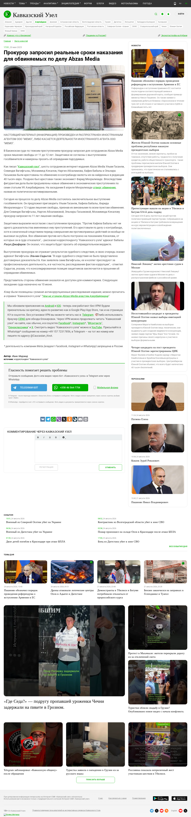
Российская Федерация (74, 26)
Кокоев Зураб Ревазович (145, 460)
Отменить (110, 467)
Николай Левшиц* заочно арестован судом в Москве (157, 265)
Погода (147, 3)
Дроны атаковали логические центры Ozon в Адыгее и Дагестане (72, 592)
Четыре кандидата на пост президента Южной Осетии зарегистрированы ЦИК (154, 349)
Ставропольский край (149, 26)
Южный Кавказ (11, 31)
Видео (112, 3)
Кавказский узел (28, 166)
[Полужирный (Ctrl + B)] (38, 437)
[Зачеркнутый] (56, 437)
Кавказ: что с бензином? (19, 35)
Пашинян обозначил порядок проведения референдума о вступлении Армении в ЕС (155, 82)
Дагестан (117, 22)
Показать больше (95, 779)
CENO (21, 318)
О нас (100, 798)
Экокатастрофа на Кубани (174, 35)
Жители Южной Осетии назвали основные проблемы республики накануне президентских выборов (156, 146)
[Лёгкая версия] (175, 3)
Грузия (108, 22)
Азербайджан (40, 22)
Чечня (164, 26)
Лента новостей (21, 41)
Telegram (88, 314)
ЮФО (23, 31)
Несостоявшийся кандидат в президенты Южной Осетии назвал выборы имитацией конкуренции (156, 317)
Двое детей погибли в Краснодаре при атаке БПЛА (35, 541)
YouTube (96, 327)
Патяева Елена (139, 419)
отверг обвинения (104, 187)
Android (49, 305)
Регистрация (46, 467)
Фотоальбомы (129, 3)
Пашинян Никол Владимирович (149, 502)
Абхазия (8, 22)
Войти (181, 14)
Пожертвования (139, 798)
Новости (9, 3)
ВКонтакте (94, 323)
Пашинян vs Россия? (96, 35)
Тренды (34, 3)
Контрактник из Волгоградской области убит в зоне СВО (131, 522)
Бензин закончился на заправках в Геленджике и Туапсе (164, 592)
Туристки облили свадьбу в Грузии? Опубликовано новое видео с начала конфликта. (156, 709)
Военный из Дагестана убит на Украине (29, 531)
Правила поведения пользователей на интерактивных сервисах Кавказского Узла (66, 810)
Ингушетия (129, 22)
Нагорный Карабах (53, 26)
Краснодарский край (33, 26)
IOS (59, 305)
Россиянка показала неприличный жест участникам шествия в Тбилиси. (151, 771)
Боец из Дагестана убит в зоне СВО (118, 541)
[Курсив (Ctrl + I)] (44, 437)
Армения (53, 22)
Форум (88, 3)
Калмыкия (162, 22)
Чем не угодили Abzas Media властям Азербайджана (75, 296)
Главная (7, 41)
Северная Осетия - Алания (118, 26)
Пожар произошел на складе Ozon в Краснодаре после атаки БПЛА (137, 531)
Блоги (100, 3)
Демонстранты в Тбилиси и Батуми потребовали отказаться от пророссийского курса (117, 593)
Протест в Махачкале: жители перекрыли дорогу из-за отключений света (156, 654)
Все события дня (178, 546)
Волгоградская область (92, 22)
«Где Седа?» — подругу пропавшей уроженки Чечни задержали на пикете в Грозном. (54, 704)
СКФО (134, 26)
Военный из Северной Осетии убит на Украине (33, 522)
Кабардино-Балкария (146, 22)
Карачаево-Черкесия (13, 26)
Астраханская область (69, 22)
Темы (22, 3)
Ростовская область (95, 26)
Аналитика (50, 3)
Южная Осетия (176, 26)
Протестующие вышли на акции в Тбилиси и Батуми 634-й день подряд (157, 210)
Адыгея (29, 22)
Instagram (79, 323)
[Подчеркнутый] (50, 437)
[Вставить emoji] (63, 437)
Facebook (64, 323)
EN (186, 3)
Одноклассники (18, 327)
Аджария (18, 22)
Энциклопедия (70, 3)
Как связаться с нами (117, 798)
